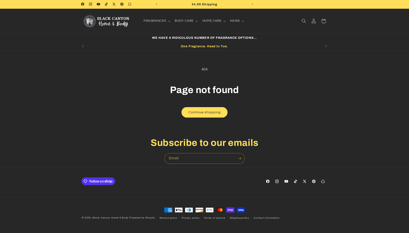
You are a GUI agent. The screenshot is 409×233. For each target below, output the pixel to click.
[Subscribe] (240, 158)
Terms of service (214, 218)
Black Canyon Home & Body (110, 218)
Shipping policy (239, 218)
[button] (156, 21)
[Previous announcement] (156, 4)
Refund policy (168, 218)
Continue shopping (204, 112)
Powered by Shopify (142, 218)
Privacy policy (191, 218)
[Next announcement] (252, 4)
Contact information (266, 218)
